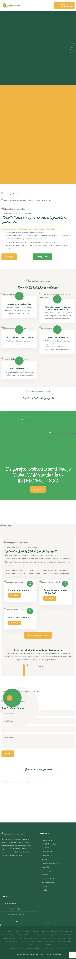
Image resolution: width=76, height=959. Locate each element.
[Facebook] (3, 861)
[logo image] (11, 5)
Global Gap (20, 931)
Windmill (13, 948)
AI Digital (46, 948)
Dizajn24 (30, 948)
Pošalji (7, 754)
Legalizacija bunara (18, 590)
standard (28, 931)
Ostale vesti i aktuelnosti (38, 635)
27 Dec (65, 583)
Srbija (50, 941)
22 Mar (29, 583)
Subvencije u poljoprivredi (38, 769)
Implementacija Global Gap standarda (16, 935)
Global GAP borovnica (19, 617)
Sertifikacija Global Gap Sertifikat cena (47, 931)
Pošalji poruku (42, 257)
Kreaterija (21, 948)
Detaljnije (9, 257)
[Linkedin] (8, 861)
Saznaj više (12, 78)
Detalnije (14, 595)
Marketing (39, 948)
